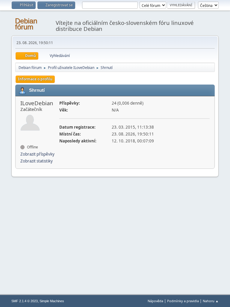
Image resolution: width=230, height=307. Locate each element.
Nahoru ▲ (211, 301)
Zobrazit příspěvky (37, 154)
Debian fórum (26, 24)
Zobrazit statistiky (36, 161)
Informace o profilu (35, 79)
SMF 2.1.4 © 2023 (24, 301)
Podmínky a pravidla (183, 301)
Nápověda (155, 301)
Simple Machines (52, 301)
